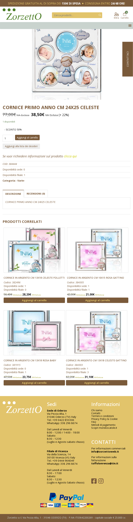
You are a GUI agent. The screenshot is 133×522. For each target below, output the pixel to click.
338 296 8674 (68, 423)
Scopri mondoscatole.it (104, 427)
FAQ (93, 422)
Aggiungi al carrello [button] (34, 300)
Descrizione (13, 193)
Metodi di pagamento (103, 425)
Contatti (95, 413)
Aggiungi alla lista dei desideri (21, 146)
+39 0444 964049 (63, 460)
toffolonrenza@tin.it (104, 463)
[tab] (13, 193)
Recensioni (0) (36, 193)
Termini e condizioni (102, 416)
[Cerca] (100, 15)
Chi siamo (96, 410)
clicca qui (70, 156)
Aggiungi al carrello (27, 137)
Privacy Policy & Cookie (104, 419)
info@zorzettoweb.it (105, 451)
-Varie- (20, 180)
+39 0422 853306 (63, 420)
